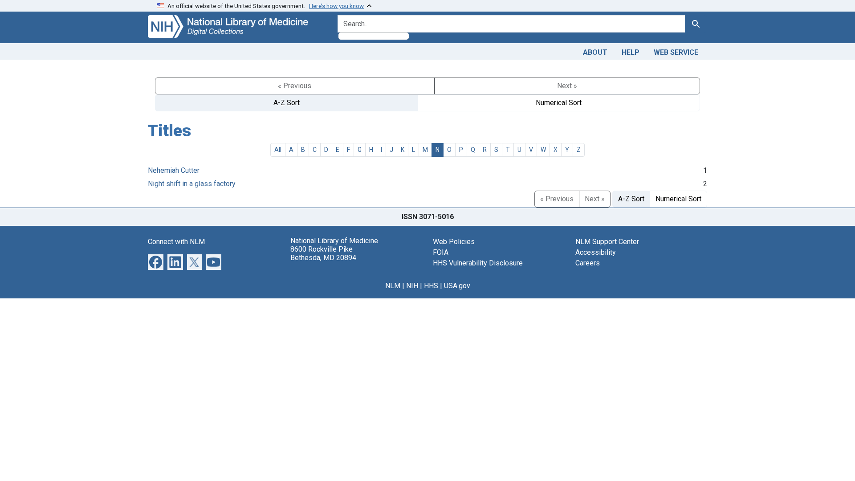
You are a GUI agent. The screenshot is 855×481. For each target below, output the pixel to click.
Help (630, 52)
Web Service (676, 52)
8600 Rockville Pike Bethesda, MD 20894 (323, 253)
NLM (392, 285)
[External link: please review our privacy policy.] (155, 261)
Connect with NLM (176, 241)
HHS (431, 285)
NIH (412, 285)
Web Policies (454, 241)
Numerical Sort (559, 102)
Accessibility (595, 252)
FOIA (440, 252)
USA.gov (457, 285)
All (277, 149)
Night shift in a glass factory (192, 183)
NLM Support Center (607, 241)
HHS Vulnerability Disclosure (478, 263)
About (595, 52)
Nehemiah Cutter (174, 170)
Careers (587, 263)
